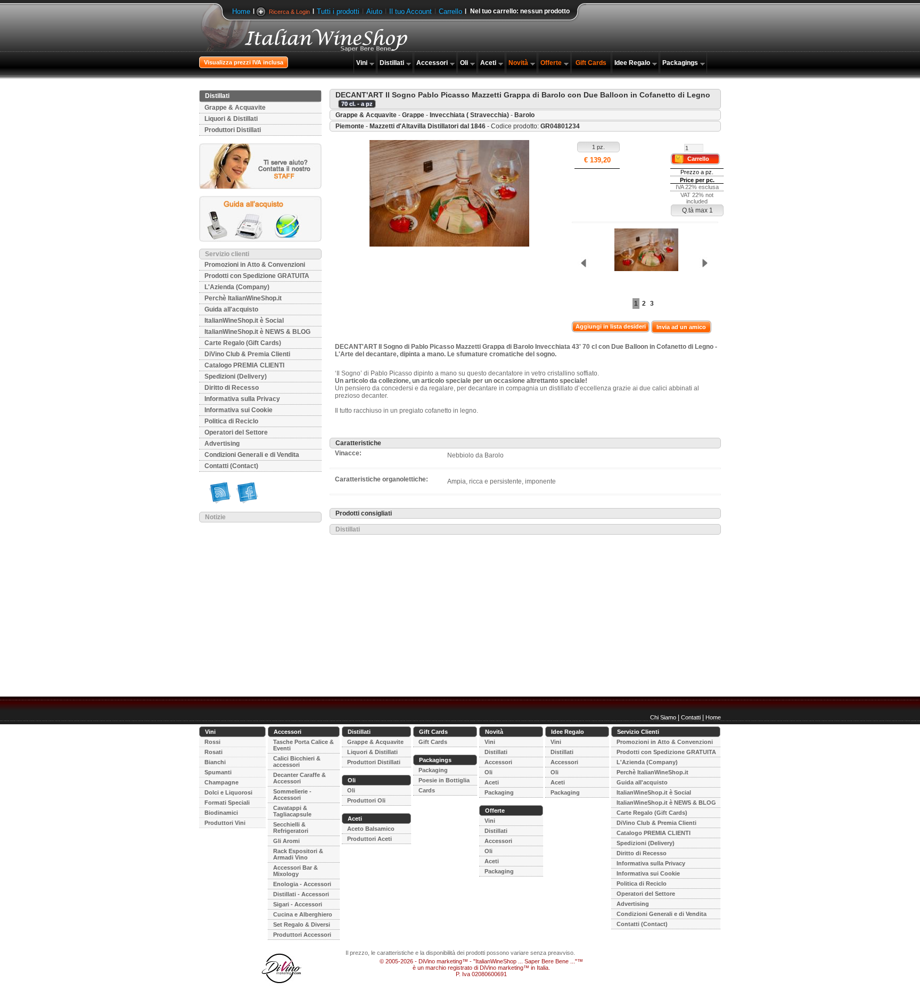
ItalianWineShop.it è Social (244, 320)
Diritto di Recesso (231, 387)
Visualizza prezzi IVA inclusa (243, 62)
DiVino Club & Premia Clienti (247, 354)
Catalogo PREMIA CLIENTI (244, 365)
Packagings (680, 63)
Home (241, 11)
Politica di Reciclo (231, 421)
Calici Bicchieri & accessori (297, 761)
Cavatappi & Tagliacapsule (292, 811)
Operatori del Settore (236, 432)
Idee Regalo (632, 63)
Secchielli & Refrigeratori (290, 827)
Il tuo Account (410, 11)
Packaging (433, 770)
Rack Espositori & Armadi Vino (298, 854)
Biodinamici (221, 812)
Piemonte (349, 126)
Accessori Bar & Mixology (295, 870)
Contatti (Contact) (231, 466)
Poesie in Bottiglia (444, 780)
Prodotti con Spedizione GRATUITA (256, 276)
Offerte (551, 63)
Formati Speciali (227, 802)
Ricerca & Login (289, 12)
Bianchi (215, 762)
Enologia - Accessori (302, 884)
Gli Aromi (286, 841)
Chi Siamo (663, 717)
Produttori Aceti (369, 839)
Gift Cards (591, 63)
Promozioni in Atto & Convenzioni (254, 264)
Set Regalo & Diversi (301, 924)
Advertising (222, 443)
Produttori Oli (366, 800)
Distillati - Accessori (301, 894)
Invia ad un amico (681, 327)
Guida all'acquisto (231, 309)
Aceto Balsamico (371, 828)
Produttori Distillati (232, 130)
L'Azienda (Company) (236, 287)
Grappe (413, 115)
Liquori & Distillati (231, 118)
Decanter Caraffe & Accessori (299, 778)
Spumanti (218, 772)
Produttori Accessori (302, 934)
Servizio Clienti (638, 732)
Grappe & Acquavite (235, 107)
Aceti (488, 63)
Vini (361, 63)
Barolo (524, 115)
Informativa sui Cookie (238, 410)
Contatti (691, 717)
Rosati (213, 752)
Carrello (450, 11)
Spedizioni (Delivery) (235, 376)
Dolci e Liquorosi (228, 792)
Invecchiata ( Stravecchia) (469, 115)
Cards (426, 790)
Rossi (212, 742)
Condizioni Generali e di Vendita (251, 455)
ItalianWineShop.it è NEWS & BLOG (257, 332)
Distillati (392, 63)
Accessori (432, 63)
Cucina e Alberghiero (302, 914)
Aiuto (374, 11)
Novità (518, 63)
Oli (464, 63)
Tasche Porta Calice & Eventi (303, 745)
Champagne (221, 782)
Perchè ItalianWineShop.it (243, 298)
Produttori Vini (224, 823)
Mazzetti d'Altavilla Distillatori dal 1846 (427, 126)
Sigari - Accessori (297, 904)
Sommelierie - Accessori (292, 794)
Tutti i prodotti (338, 11)
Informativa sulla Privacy (242, 399)
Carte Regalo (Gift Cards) (242, 343)
